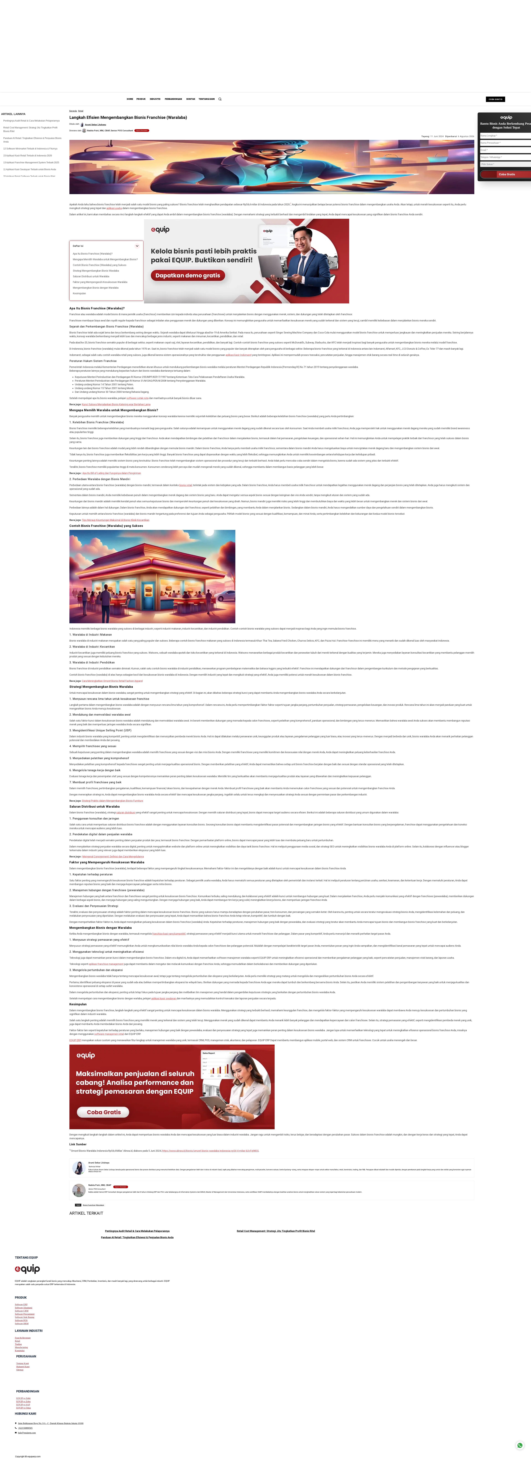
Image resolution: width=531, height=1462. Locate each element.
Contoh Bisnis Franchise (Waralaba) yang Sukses (99, 265)
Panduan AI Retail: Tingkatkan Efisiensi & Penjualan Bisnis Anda (32, 140)
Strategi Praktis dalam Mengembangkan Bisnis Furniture (112, 800)
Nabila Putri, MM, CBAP (99, 1185)
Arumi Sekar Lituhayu (95, 125)
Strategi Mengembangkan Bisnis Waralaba (96, 270)
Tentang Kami (22, 1363)
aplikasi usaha (114, 208)
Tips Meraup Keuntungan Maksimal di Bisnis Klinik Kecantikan (115, 520)
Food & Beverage (23, 1338)
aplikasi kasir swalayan (164, 998)
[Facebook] (16, 1291)
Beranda (73, 111)
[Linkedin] (26, 1291)
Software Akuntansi (23, 1307)
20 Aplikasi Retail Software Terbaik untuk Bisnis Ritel (29, 176)
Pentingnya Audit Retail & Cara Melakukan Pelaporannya (31, 121)
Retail (80, 111)
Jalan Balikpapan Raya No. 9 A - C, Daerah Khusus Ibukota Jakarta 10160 (50, 1423)
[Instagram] (21, 1291)
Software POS (21, 1320)
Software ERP (21, 1304)
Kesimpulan (79, 293)
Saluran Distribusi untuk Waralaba (91, 276)
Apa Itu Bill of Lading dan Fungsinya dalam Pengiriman (111, 473)
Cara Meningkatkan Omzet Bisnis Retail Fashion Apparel (112, 680)
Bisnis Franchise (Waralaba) (93, 1205)
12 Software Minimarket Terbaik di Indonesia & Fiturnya (30, 148)
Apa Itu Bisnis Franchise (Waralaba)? (93, 253)
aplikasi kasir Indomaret (239, 354)
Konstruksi (19, 1350)
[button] (220, 99)
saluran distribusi (125, 812)
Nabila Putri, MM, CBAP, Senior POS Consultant (110, 130)
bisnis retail (185, 485)
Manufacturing (21, 1347)
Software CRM (21, 1311)
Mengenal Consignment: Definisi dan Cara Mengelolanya (113, 856)
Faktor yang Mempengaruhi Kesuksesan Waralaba (100, 282)
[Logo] (27, 1269)
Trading (18, 1344)
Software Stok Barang (24, 1317)
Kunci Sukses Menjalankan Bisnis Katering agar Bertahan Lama (116, 404)
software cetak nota (138, 398)
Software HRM (21, 1323)
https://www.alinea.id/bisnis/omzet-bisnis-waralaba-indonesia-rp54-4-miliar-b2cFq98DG (210, 1150)
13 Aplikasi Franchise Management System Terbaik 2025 (31, 162)
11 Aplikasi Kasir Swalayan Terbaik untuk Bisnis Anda (29, 169)
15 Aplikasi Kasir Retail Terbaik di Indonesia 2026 (27, 155)
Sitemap (19, 1369)
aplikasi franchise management (106, 964)
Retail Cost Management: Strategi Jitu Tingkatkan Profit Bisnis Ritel (30, 129)
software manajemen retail (109, 1034)
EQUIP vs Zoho (23, 1401)
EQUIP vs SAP (23, 1404)
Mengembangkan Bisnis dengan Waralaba (96, 287)
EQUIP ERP (75, 1040)
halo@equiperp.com (27, 1433)
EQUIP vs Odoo (23, 1408)
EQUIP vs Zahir (23, 1398)
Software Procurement (24, 1314)
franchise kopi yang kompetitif (169, 933)
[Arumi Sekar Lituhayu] (82, 125)
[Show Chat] (520, 1445)
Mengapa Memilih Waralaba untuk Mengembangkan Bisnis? (105, 259)
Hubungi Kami (22, 1366)
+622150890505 (25, 1428)
